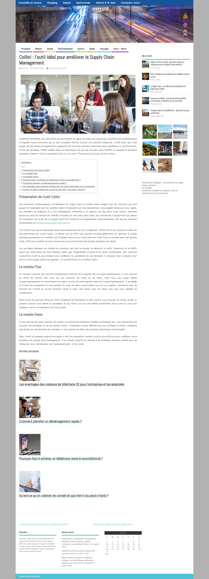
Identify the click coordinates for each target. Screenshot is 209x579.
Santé (50, 49)
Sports (81, 49)
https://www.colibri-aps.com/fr (53, 223)
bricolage (22, 539)
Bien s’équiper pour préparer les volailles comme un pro (170, 75)
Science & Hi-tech (105, 2)
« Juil (106, 554)
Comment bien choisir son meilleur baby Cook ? (113, 524)
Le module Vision (31, 177)
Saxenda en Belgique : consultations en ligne (162, 183)
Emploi (67, 2)
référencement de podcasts (155, 193)
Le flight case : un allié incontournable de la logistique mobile (168, 87)
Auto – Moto (119, 49)
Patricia (24, 68)
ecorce (45, 541)
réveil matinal (24, 551)
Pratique (25, 49)
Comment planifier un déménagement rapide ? (44, 183)
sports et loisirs (36, 551)
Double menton (36, 541)
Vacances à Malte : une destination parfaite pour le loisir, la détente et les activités (168, 99)
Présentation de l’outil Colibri (36, 170)
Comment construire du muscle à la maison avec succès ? (44, 524)
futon (25, 544)
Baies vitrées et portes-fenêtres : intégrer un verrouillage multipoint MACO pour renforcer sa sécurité (78, 560)
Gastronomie (83, 2)
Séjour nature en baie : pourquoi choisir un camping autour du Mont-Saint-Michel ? (167, 63)
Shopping (52, 2)
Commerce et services (57, 68)
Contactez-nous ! (130, 2)
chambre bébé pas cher (45, 539)
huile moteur (50, 544)
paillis (39, 546)
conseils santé (24, 541)
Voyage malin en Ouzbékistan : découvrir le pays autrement (170, 111)
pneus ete (51, 546)
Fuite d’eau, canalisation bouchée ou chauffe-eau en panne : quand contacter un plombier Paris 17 (79, 541)
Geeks (92, 49)
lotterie (28, 546)
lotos (23, 546)
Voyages (104, 49)
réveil (52, 549)
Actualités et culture (30, 2)
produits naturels (25, 549)
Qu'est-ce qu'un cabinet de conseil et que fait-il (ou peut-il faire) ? (54, 190)
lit (20, 546)
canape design (31, 539)
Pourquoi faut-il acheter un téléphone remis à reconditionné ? (52, 180)
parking (44, 546)
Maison (38, 49)
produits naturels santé (41, 549)
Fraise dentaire (149, 185)
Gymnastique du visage (36, 544)
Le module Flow (30, 173)
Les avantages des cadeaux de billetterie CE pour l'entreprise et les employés (59, 186)
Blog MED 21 (32, 17)
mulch (33, 546)
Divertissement (65, 49)
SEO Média (147, 188)
